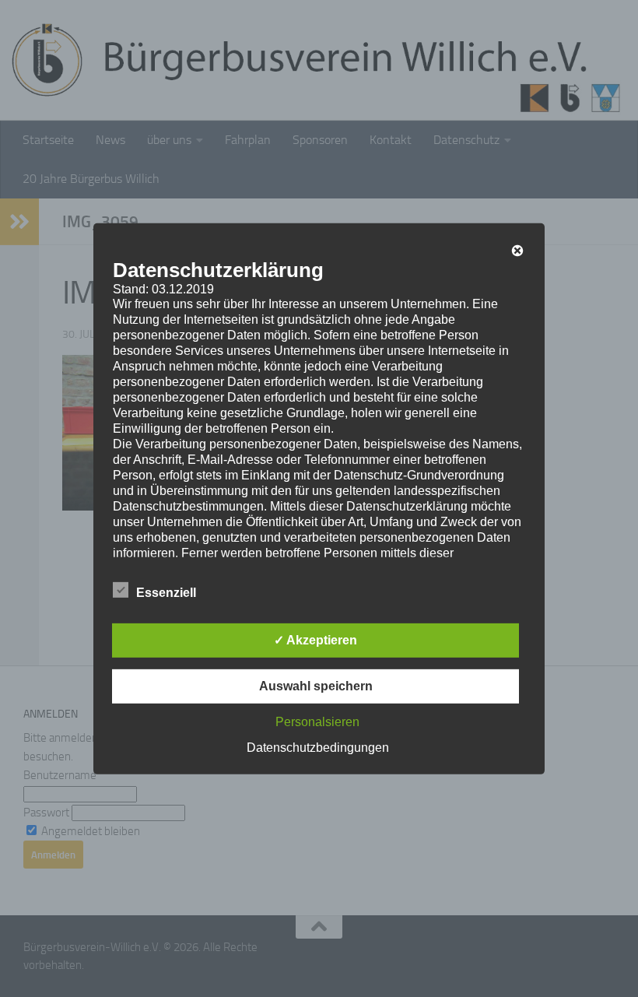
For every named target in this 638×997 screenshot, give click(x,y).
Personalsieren (317, 721)
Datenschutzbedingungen (318, 747)
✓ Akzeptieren (315, 640)
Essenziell (166, 592)
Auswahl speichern (316, 686)
